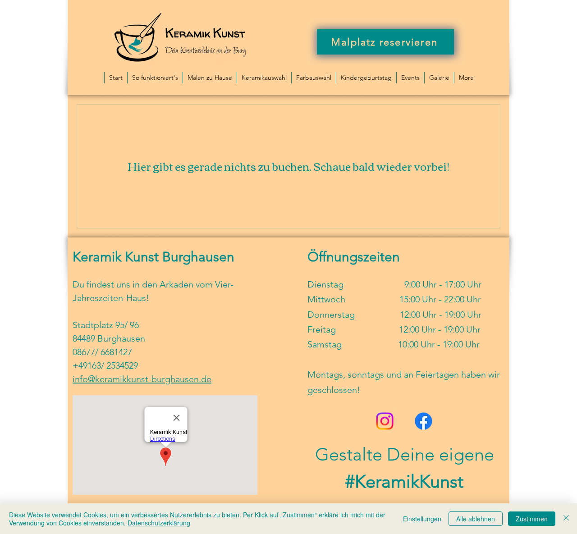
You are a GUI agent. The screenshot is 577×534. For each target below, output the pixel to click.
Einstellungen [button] (422, 518)
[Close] (566, 519)
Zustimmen (532, 518)
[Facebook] (423, 421)
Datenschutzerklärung (159, 522)
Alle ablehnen (475, 518)
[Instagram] (384, 421)
